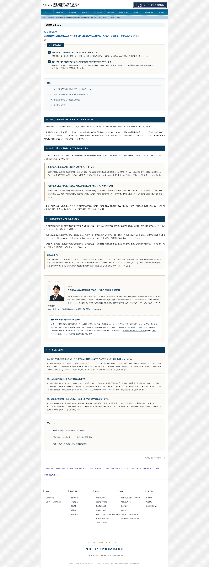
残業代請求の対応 (101, 502)
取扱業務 (74, 506)
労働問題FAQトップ (52, 475)
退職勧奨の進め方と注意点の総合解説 (108, 514)
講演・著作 (85, 12)
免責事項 (149, 502)
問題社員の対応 (101, 498)
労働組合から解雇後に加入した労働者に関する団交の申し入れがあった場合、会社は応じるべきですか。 (84, 468)
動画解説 (162, 12)
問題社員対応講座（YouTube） (131, 498)
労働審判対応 (149, 12)
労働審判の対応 (101, 506)
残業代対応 (136, 12)
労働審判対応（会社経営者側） (131, 518)
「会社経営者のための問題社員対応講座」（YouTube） (81, 309)
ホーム (47, 12)
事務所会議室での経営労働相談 (134, 330)
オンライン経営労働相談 (53, 502)
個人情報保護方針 (151, 506)
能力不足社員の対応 (102, 518)
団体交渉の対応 (101, 510)
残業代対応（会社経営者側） (130, 514)
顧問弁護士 (74, 510)
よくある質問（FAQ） (59, 105)
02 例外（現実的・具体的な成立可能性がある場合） (70, 94)
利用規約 (149, 498)
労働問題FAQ (111, 12)
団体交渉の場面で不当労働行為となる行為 (68, 430)
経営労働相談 (98, 12)
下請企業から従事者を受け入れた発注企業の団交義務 (72, 437)
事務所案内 (59, 12)
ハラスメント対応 (101, 522)
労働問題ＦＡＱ (53, 25)
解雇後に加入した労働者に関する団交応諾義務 (70, 444)
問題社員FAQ (123, 12)
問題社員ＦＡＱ (126, 502)
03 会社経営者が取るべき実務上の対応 (65, 100)
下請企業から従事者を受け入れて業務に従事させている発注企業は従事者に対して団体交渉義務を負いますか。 (146, 468)
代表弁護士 (72, 12)
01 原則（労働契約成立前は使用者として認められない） (72, 89)
